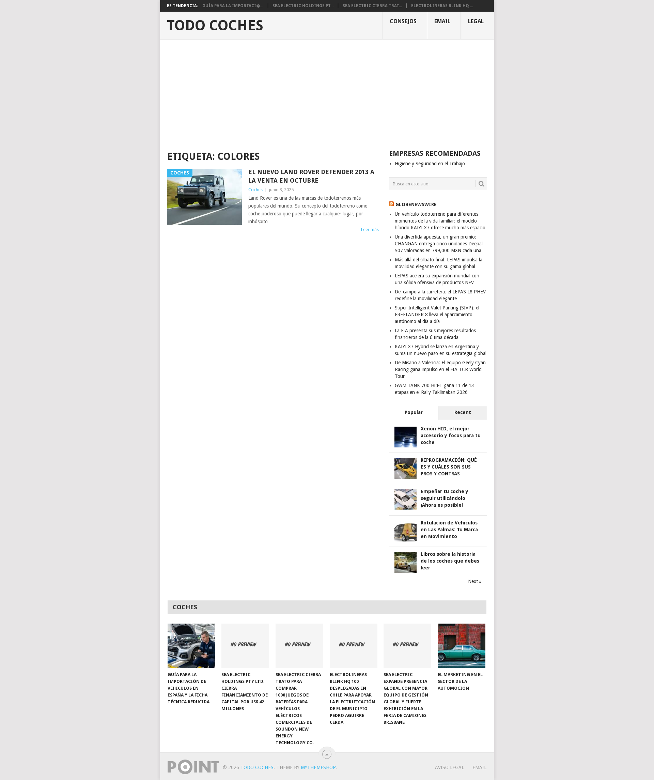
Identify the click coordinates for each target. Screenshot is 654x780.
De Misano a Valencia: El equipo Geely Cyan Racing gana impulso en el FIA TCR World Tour (440, 369)
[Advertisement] (327, 90)
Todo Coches (215, 25)
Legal (476, 21)
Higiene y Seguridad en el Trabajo (430, 163)
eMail (442, 21)
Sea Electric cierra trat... (372, 5)
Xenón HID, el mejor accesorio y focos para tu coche (451, 435)
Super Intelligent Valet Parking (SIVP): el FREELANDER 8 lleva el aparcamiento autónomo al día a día (437, 314)
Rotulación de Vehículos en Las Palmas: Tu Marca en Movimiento (449, 529)
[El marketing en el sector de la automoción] (461, 646)
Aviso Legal (449, 767)
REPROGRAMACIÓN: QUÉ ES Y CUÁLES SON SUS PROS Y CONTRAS (449, 466)
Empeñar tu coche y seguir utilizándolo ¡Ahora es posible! (444, 498)
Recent (462, 412)
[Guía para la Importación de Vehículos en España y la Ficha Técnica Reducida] (191, 646)
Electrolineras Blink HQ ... (442, 5)
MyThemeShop (318, 767)
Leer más (370, 229)
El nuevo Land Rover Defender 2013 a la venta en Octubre (311, 176)
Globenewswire (416, 204)
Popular (414, 412)
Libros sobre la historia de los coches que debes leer (450, 560)
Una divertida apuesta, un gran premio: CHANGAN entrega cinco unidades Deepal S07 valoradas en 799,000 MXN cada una (439, 243)
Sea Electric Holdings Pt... (302, 5)
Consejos (403, 21)
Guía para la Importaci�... (232, 5)
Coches (255, 189)
